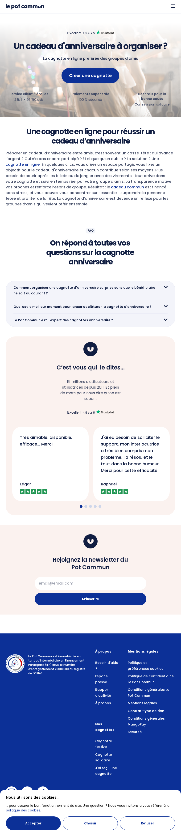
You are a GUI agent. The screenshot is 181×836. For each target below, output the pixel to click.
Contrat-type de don (146, 711)
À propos (103, 703)
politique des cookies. (23, 810)
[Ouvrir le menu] (173, 6)
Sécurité (135, 732)
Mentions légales (142, 703)
